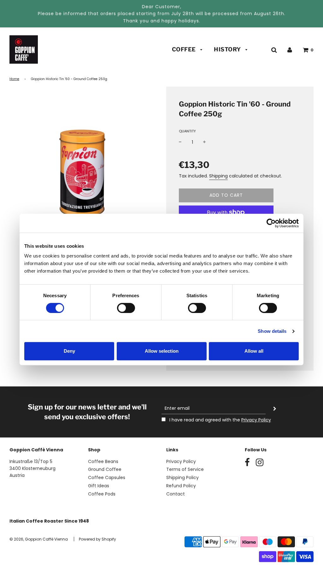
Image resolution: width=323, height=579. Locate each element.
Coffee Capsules (106, 477)
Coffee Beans (103, 461)
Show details (272, 331)
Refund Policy (181, 486)
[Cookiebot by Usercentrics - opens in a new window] (271, 223)
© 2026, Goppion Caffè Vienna (38, 539)
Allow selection (162, 351)
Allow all (253, 351)
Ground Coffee (104, 469)
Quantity (187, 131)
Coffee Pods (101, 494)
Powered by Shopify (97, 539)
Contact (175, 494)
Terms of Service (185, 469)
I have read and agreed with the (219, 420)
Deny (69, 351)
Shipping (218, 176)
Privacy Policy (256, 420)
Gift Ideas (98, 486)
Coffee (184, 49)
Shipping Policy (182, 477)
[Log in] (289, 49)
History (228, 49)
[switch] (126, 308)
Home (14, 79)
